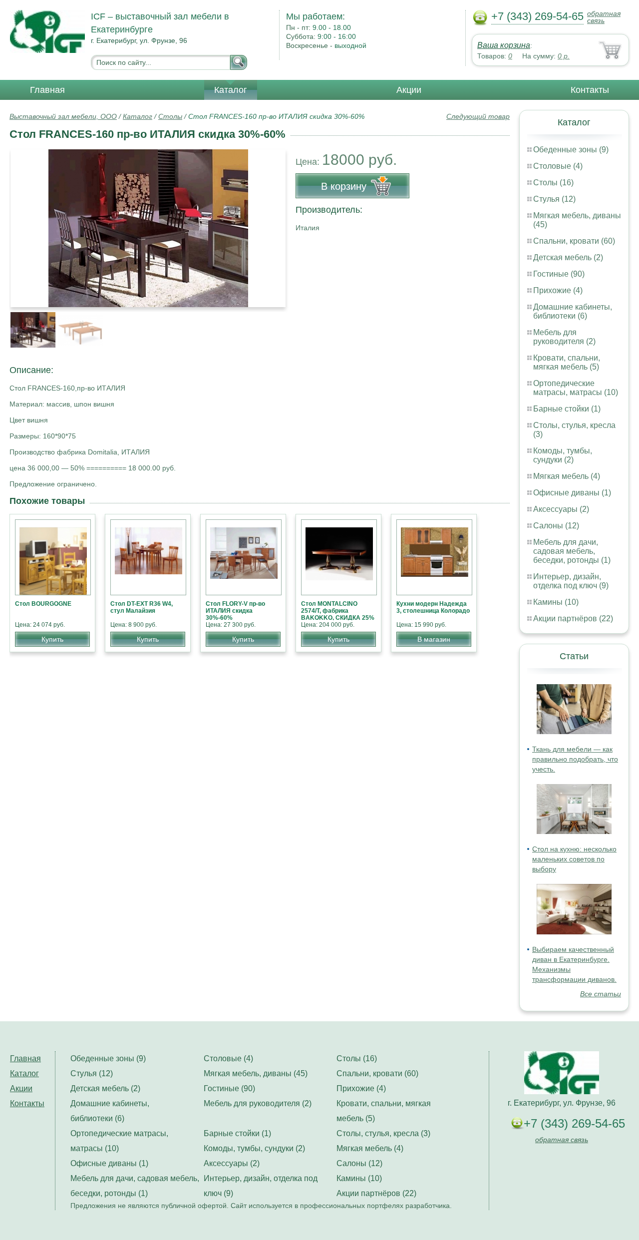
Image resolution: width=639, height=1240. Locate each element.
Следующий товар (478, 116)
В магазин (433, 639)
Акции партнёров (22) (573, 618)
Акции (408, 90)
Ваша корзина (503, 45)
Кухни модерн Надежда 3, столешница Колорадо (433, 607)
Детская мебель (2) (568, 257)
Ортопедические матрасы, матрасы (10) (575, 388)
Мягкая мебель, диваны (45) (256, 1073)
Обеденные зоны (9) (571, 149)
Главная (47, 90)
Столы (170, 116)
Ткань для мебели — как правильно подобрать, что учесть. (575, 759)
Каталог (230, 90)
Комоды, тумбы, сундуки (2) (562, 455)
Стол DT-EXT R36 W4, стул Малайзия (141, 607)
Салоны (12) (556, 525)
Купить (52, 639)
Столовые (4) (558, 166)
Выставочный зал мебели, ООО (63, 116)
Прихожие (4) (558, 290)
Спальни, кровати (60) (574, 241)
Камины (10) (556, 602)
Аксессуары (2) (561, 509)
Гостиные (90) (559, 274)
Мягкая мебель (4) (566, 476)
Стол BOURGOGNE (43, 603)
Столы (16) (553, 182)
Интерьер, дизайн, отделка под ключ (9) (571, 581)
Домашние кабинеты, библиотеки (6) (572, 311)
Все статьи (600, 994)
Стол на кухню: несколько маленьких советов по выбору (574, 859)
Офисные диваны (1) (572, 492)
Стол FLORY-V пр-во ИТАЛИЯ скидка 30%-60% (235, 610)
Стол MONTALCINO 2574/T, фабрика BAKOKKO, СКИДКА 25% (337, 610)
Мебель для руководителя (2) (564, 337)
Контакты (590, 90)
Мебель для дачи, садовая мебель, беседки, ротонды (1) (572, 551)
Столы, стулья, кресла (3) (383, 1133)
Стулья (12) (554, 199)
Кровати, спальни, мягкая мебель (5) (566, 362)
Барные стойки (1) (567, 409)
